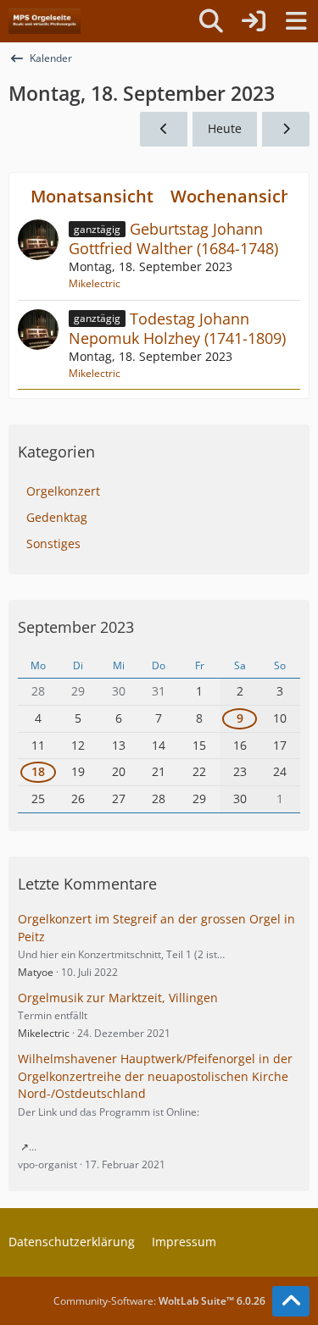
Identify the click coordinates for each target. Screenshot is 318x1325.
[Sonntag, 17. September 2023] (163, 129)
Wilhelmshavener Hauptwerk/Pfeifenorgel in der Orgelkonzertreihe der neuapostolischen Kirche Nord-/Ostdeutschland (155, 1076)
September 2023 (76, 627)
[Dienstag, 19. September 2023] (286, 129)
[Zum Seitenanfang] (291, 1301)
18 (38, 771)
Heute (225, 128)
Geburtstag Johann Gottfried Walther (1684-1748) (173, 238)
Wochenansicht (234, 196)
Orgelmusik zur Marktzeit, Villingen (118, 998)
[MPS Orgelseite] (44, 21)
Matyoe (35, 972)
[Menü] (296, 21)
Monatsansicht (92, 196)
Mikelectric (94, 283)
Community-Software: (159, 1301)
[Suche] (211, 21)
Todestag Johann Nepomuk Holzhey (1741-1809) (177, 328)
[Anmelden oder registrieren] (254, 21)
